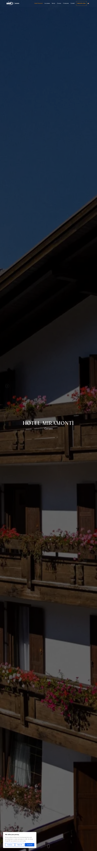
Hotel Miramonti (38, 3)
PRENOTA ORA (81, 3)
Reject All (20, 844)
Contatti (73, 3)
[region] (19, 840)
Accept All (29, 844)
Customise (9, 844)
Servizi (53, 3)
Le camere (47, 3)
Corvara (59, 3)
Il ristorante (66, 3)
